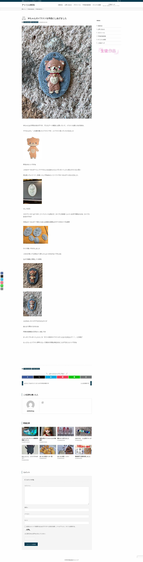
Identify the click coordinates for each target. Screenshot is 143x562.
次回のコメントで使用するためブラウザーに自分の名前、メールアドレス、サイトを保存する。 (51, 526)
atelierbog (30, 411)
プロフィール (101, 32)
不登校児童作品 (35, 22)
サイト (26, 520)
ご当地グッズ (101, 43)
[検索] (120, 1)
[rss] (118, 1)
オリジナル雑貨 (102, 39)
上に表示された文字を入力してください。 (35, 533)
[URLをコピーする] (86, 377)
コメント (27, 485)
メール (26, 514)
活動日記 (100, 26)
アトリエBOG (28, 5)
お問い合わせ (101, 29)
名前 (26, 507)
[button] (27, 377)
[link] (43, 403)
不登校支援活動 (27, 22)
